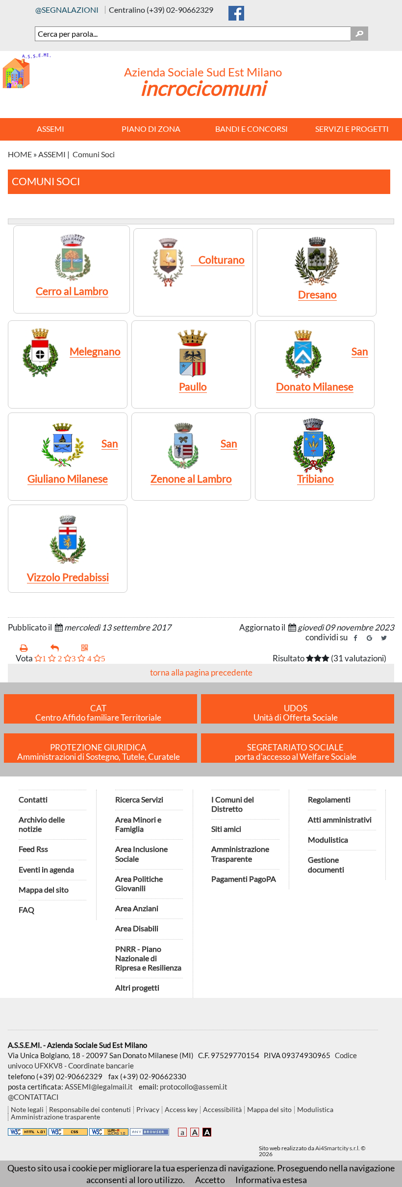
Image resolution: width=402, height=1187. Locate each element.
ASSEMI (52, 154)
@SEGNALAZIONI (67, 9)
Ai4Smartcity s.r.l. (337, 1148)
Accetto (210, 1179)
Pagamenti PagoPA (243, 878)
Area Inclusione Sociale (141, 853)
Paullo (193, 386)
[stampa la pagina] (31, 648)
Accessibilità (222, 1110)
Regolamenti (329, 799)
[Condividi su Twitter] (383, 637)
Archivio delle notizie (42, 824)
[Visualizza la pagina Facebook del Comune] (236, 11)
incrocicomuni (203, 87)
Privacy (147, 1110)
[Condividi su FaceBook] (355, 637)
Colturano (218, 259)
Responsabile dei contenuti (90, 1110)
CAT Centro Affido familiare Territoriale (98, 713)
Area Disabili (136, 928)
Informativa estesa (271, 1179)
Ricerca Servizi (139, 799)
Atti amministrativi (340, 819)
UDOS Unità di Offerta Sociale (295, 713)
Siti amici (226, 828)
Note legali (27, 1110)
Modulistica (328, 839)
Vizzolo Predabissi (68, 577)
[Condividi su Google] (369, 637)
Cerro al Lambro (72, 291)
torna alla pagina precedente (201, 672)
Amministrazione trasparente (55, 1117)
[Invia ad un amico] (62, 648)
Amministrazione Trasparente (240, 853)
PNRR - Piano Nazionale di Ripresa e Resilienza (148, 958)
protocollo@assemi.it (193, 1086)
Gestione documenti (326, 864)
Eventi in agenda (46, 869)
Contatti (33, 799)
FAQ (26, 909)
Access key (181, 1110)
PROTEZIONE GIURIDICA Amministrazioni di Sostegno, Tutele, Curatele (98, 752)
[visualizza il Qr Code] (92, 648)
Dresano (317, 294)
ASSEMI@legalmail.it (99, 1086)
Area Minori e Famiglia (138, 824)
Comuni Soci (94, 154)
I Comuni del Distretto (232, 804)
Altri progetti (137, 987)
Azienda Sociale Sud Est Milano (203, 72)
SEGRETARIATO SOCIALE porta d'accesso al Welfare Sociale (295, 752)
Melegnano (95, 351)
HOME (20, 154)
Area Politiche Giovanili (139, 883)
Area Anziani (136, 908)
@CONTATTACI (33, 1096)
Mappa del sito (44, 889)
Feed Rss (33, 848)
